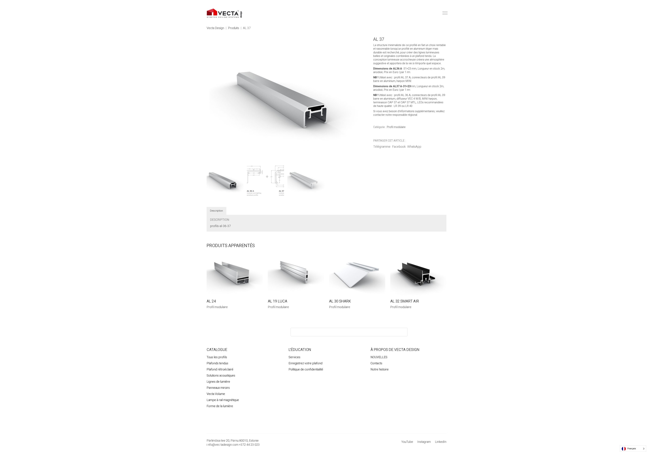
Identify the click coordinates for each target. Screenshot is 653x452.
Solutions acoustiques (221, 376)
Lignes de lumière (218, 382)
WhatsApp (414, 147)
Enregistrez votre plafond (305, 363)
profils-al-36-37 (220, 226)
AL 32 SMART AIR (404, 301)
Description (216, 211)
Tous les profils (217, 357)
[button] (437, 13)
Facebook (399, 147)
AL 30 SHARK (340, 301)
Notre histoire (380, 370)
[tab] (217, 211)
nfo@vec (214, 445)
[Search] (402, 332)
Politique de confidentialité (306, 370)
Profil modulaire (396, 127)
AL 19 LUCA (277, 301)
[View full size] (211, 42)
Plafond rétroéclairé (220, 370)
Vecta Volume (216, 394)
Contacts (376, 363)
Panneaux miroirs (218, 388)
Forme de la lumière (220, 406)
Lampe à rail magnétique (223, 400)
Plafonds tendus (217, 363)
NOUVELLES (379, 357)
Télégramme (381, 147)
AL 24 (211, 301)
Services (294, 357)
